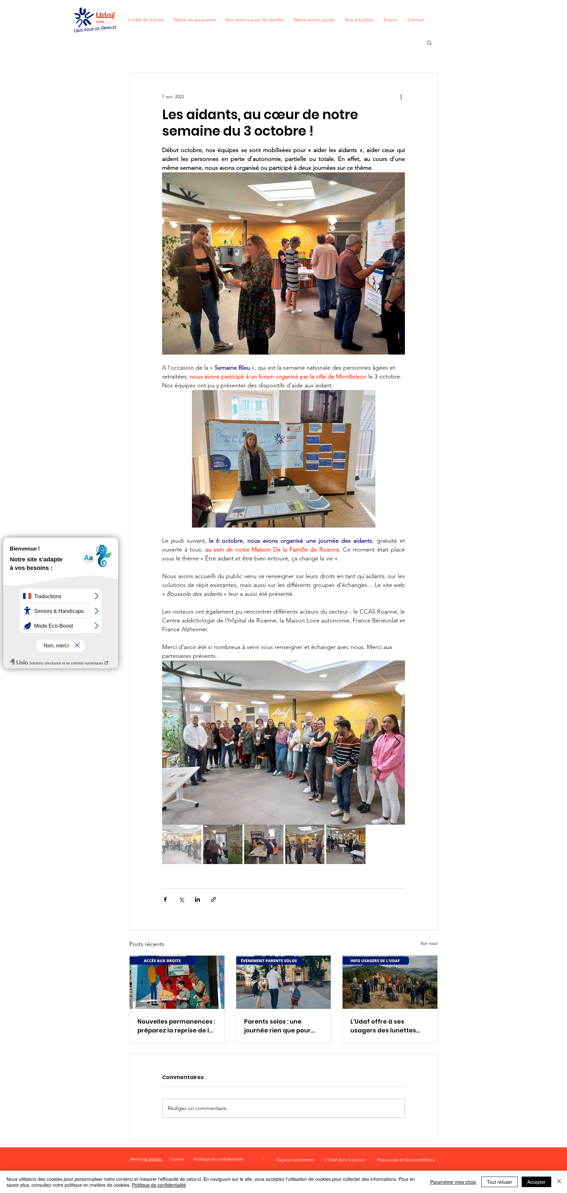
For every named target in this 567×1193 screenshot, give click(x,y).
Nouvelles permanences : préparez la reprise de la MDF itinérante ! (176, 1026)
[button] (429, 42)
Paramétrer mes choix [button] (453, 1182)
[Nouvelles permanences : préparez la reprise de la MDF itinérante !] (177, 982)
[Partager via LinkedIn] (197, 899)
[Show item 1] (181, 844)
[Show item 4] (305, 844)
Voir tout (429, 943)
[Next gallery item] (397, 742)
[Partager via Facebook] (165, 899)
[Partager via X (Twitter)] (181, 899)
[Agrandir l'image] (283, 743)
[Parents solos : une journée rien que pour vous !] (283, 982)
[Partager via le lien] (213, 899)
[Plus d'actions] (401, 96)
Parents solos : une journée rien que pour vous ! (277, 1026)
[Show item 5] (346, 844)
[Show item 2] (222, 844)
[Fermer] (559, 1182)
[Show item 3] (264, 844)
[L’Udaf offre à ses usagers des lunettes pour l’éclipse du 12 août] (390, 982)
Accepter (536, 1182)
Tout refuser (499, 1182)
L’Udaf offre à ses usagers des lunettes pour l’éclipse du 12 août (387, 1026)
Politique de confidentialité (159, 1185)
